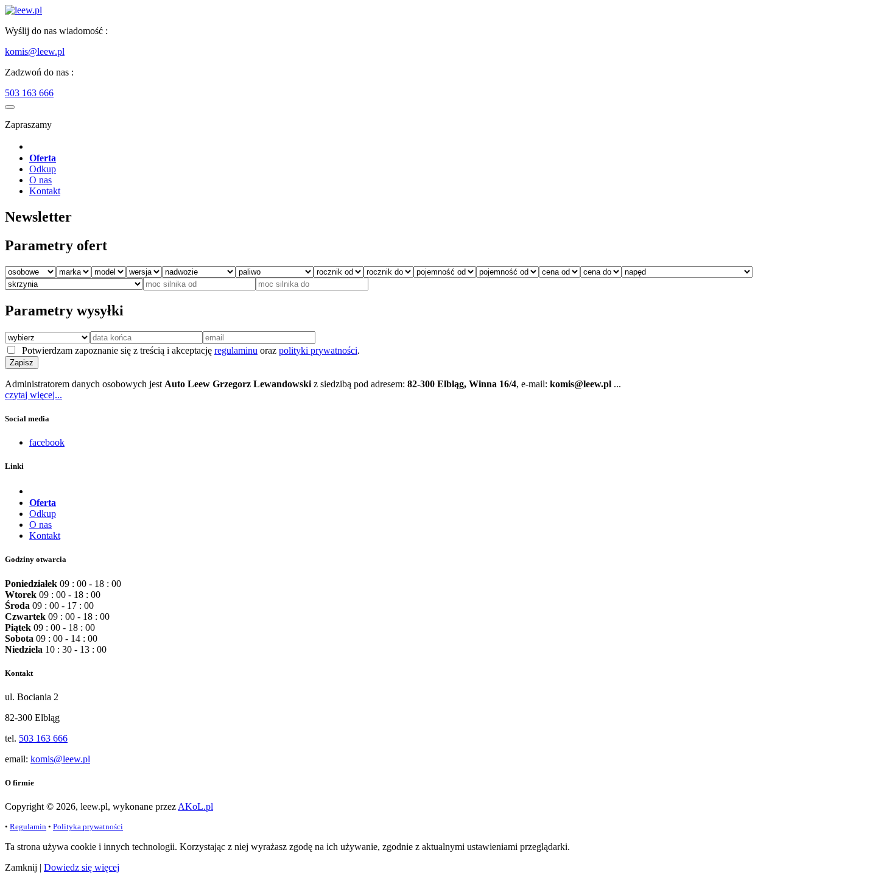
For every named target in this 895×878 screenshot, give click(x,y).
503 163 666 (29, 93)
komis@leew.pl (35, 51)
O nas (40, 180)
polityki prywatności (318, 350)
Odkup (42, 169)
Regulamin (28, 826)
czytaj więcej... (33, 395)
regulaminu (236, 350)
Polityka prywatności (88, 826)
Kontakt (44, 191)
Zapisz (21, 362)
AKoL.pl (195, 806)
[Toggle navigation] (10, 107)
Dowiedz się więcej (81, 867)
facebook (47, 442)
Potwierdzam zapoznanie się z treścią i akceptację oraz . (188, 350)
